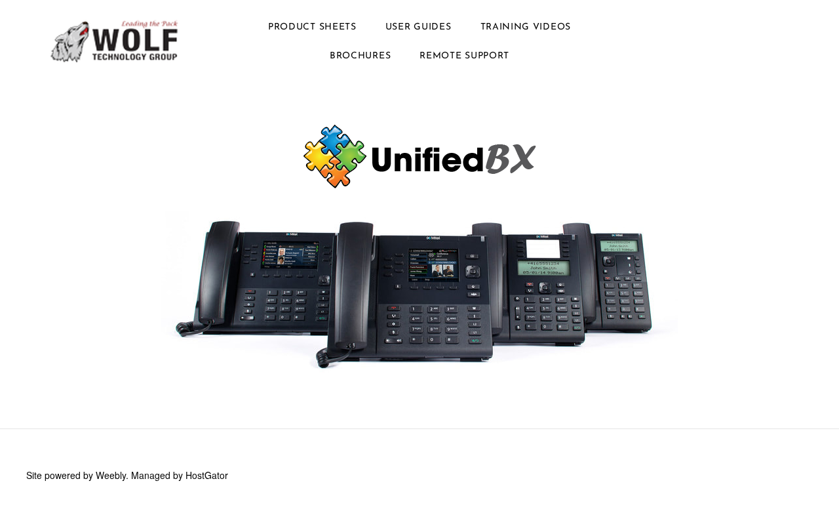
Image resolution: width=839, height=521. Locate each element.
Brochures (360, 56)
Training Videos (526, 27)
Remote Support (464, 56)
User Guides (418, 27)
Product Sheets (312, 27)
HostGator (206, 475)
